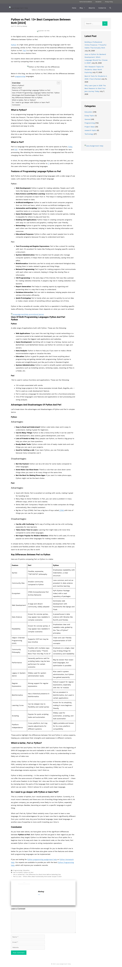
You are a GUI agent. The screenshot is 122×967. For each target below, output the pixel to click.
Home (74, 8)
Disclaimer (98, 1)
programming (20, 76)
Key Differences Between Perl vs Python (27, 97)
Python (13, 45)
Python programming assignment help (42, 859)
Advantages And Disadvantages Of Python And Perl (31, 95)
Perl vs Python (18, 872)
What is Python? (18, 85)
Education (26, 870)
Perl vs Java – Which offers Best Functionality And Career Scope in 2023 (37, 876)
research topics (91, 130)
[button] (110, 8)
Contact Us (102, 8)
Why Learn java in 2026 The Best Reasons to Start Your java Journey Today (95, 88)
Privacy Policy (109, 1)
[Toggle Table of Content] (58, 82)
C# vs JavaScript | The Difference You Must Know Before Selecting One (37, 874)
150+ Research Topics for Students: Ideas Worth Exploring (94, 69)
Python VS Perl (28, 872)
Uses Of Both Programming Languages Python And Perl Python (36, 93)
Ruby (70, 147)
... (39, 894)
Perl (24, 50)
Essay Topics (89, 115)
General (88, 119)
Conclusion (16, 105)
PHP (15, 149)
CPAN (61, 510)
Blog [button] (81, 8)
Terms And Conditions (85, 1)
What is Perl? (17, 88)
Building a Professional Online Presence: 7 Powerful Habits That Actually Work (95, 45)
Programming (17, 870)
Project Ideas (90, 127)
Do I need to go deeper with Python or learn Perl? (31, 102)
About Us (92, 8)
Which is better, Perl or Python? (24, 100)
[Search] (104, 23)
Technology (89, 134)
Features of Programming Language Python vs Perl (31, 90)
